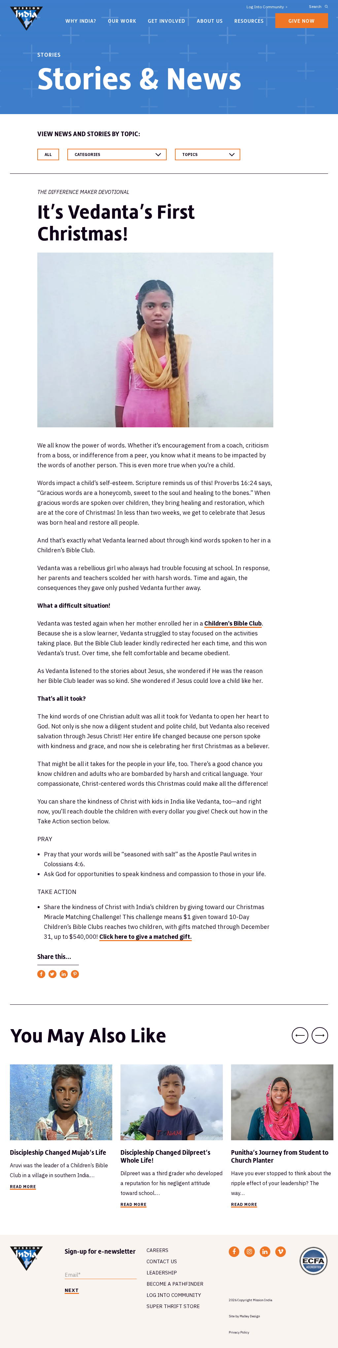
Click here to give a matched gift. (145, 936)
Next (72, 1290)
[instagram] (249, 1252)
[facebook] (234, 1252)
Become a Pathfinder (175, 1284)
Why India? (80, 21)
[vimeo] (281, 1252)
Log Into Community (265, 6)
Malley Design (250, 1316)
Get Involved (166, 21)
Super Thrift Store (173, 1306)
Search (315, 6)
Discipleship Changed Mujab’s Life (58, 1152)
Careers (157, 1250)
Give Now (301, 21)
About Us (210, 21)
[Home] (26, 19)
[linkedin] (264, 1252)
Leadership (162, 1273)
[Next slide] (320, 1035)
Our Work (122, 21)
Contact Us (162, 1261)
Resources (249, 21)
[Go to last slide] (300, 1035)
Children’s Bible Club (233, 623)
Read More (23, 1186)
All (48, 154)
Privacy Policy (239, 1332)
